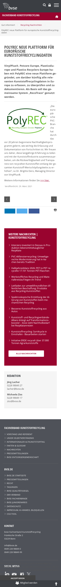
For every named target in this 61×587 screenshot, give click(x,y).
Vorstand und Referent (19, 434)
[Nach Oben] (56, 583)
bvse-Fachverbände (17, 498)
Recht (10, 483)
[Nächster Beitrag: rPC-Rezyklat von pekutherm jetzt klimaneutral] (54, 199)
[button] (10, 211)
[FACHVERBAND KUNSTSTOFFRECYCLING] (32, 6)
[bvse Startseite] (57, 16)
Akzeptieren (18, 578)
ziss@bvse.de (14, 401)
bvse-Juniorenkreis (17, 502)
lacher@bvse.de (15, 388)
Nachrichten (14, 449)
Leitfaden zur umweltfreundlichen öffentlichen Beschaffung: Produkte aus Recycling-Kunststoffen (31, 288)
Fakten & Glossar (16, 445)
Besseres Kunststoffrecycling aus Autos (29, 310)
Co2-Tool (12, 514)
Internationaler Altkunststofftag (26, 441)
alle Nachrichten (26, 353)
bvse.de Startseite (16, 475)
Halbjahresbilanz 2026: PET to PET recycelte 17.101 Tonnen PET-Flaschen (31, 269)
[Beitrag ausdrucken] (55, 209)
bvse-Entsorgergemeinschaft (23, 457)
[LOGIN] (49, 5)
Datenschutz (14, 506)
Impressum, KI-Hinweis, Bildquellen (25, 510)
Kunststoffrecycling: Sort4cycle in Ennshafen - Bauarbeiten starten (29, 333)
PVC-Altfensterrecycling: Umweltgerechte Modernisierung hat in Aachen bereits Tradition (30, 259)
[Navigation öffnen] (57, 6)
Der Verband (13, 494)
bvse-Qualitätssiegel (18, 490)
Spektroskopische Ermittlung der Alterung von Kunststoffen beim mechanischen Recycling (30, 300)
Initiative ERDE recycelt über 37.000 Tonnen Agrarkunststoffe (30, 342)
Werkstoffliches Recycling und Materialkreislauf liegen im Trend (30, 278)
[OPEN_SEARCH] (44, 5)
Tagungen (12, 487)
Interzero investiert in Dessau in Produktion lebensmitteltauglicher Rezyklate (31, 248)
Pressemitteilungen (17, 453)
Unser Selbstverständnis (20, 438)
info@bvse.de (10, 545)
